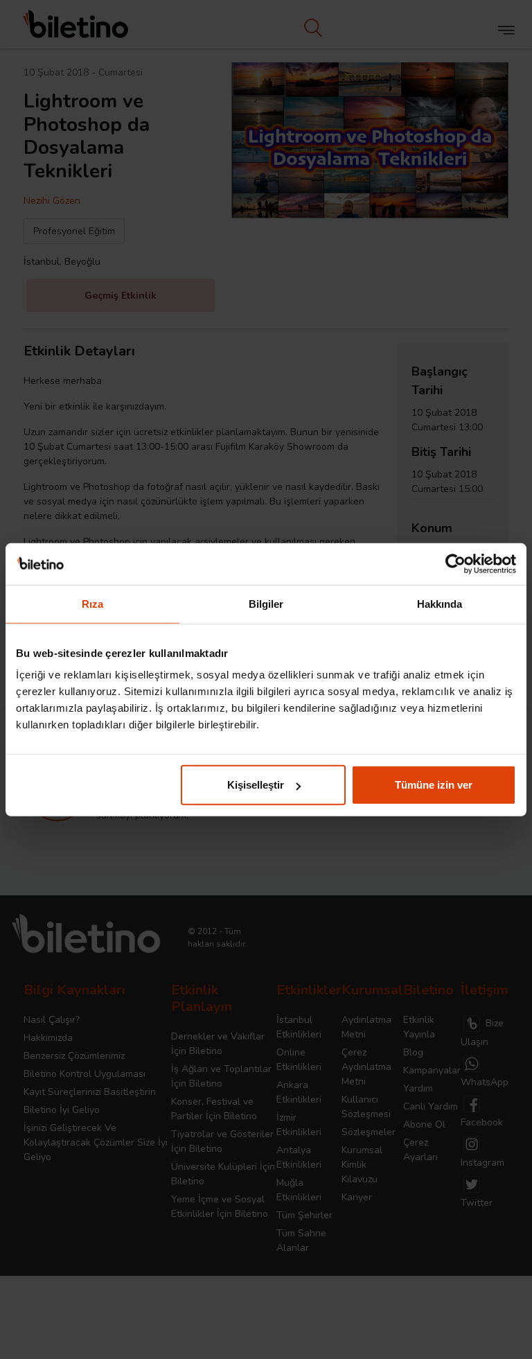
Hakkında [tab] (440, 603)
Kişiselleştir (255, 785)
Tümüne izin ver (433, 785)
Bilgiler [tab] (266, 603)
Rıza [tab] (92, 603)
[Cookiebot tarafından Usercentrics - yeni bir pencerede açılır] (455, 563)
